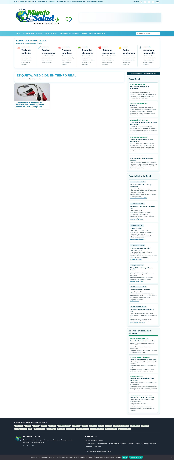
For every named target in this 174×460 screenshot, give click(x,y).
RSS (157, 1)
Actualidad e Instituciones (32, 33)
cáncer (101, 425)
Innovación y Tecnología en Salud (93, 33)
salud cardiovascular (82, 429)
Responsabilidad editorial (117, 444)
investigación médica (64, 425)
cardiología (93, 425)
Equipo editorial (102, 444)
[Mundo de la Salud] (44, 17)
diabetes (85, 425)
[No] (172, 457)
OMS (30, 429)
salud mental (76, 425)
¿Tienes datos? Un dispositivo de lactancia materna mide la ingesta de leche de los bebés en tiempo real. (30, 105)
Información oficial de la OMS (138, 198)
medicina (28, 425)
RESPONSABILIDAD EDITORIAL (46, 1)
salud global (145, 425)
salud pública (18, 425)
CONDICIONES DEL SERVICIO (95, 1)
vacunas (108, 425)
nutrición (44, 425)
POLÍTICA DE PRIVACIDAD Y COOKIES (74, 1)
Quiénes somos (90, 444)
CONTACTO (59, 1)
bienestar (36, 425)
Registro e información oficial (138, 239)
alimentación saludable (97, 429)
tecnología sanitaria (20, 429)
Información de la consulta (137, 322)
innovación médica (111, 429)
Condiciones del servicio (93, 447)
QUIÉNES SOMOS (19, 1)
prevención (52, 425)
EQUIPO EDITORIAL (30, 1)
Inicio (18, 33)
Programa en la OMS (136, 259)
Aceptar (125, 457)
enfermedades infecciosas (121, 425)
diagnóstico (61, 429)
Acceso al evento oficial (136, 281)
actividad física (135, 425)
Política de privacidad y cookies (146, 444)
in (27, 445)
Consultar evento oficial (136, 219)
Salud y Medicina (51, 33)
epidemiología (51, 429)
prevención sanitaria (124, 429)
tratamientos (70, 429)
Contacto (131, 444)
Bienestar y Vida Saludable (69, 33)
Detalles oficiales (134, 301)
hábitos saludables (39, 429)
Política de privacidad (136, 457)
